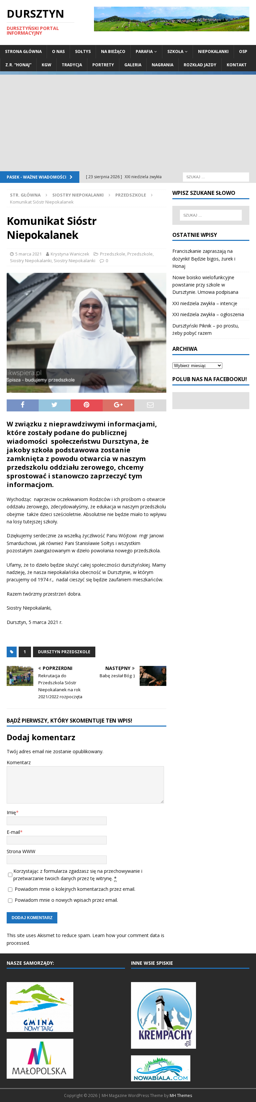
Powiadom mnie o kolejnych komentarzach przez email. (75, 889)
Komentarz (19, 762)
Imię (11, 812)
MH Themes (181, 1095)
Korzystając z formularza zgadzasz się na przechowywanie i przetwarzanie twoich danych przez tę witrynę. (77, 874)
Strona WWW (21, 851)
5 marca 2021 (28, 254)
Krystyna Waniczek (70, 254)
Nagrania (162, 65)
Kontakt (237, 65)
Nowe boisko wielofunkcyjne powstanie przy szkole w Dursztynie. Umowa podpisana (205, 284)
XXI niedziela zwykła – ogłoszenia (208, 314)
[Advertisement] (128, 121)
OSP (243, 51)
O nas (58, 51)
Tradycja (72, 65)
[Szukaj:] (216, 176)
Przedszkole (112, 254)
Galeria (132, 65)
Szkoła (175, 51)
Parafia (144, 51)
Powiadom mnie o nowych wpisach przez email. (66, 900)
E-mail (13, 832)
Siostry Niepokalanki (78, 195)
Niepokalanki (213, 51)
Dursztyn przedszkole (64, 652)
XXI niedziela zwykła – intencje (204, 303)
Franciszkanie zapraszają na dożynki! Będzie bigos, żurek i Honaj (203, 258)
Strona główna (23, 51)
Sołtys (83, 51)
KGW (46, 65)
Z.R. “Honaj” (18, 65)
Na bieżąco (113, 51)
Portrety (103, 65)
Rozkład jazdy (200, 65)
